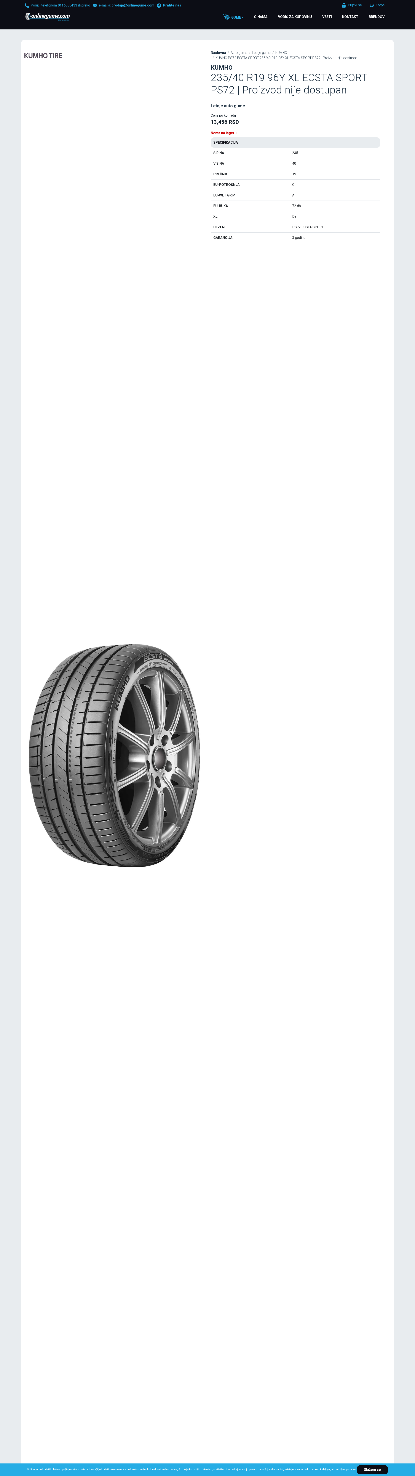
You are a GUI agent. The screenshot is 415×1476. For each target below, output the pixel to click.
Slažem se (372, 1470)
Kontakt (350, 17)
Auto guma (239, 53)
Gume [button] (236, 17)
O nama (261, 17)
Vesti (327, 17)
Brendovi (377, 17)
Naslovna (218, 53)
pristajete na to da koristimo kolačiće (307, 1469)
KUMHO (281, 53)
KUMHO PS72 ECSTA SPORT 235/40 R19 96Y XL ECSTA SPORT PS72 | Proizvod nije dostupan (286, 58)
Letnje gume (261, 53)
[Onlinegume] (53, 17)
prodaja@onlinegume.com (133, 5)
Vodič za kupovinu (295, 17)
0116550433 (67, 5)
